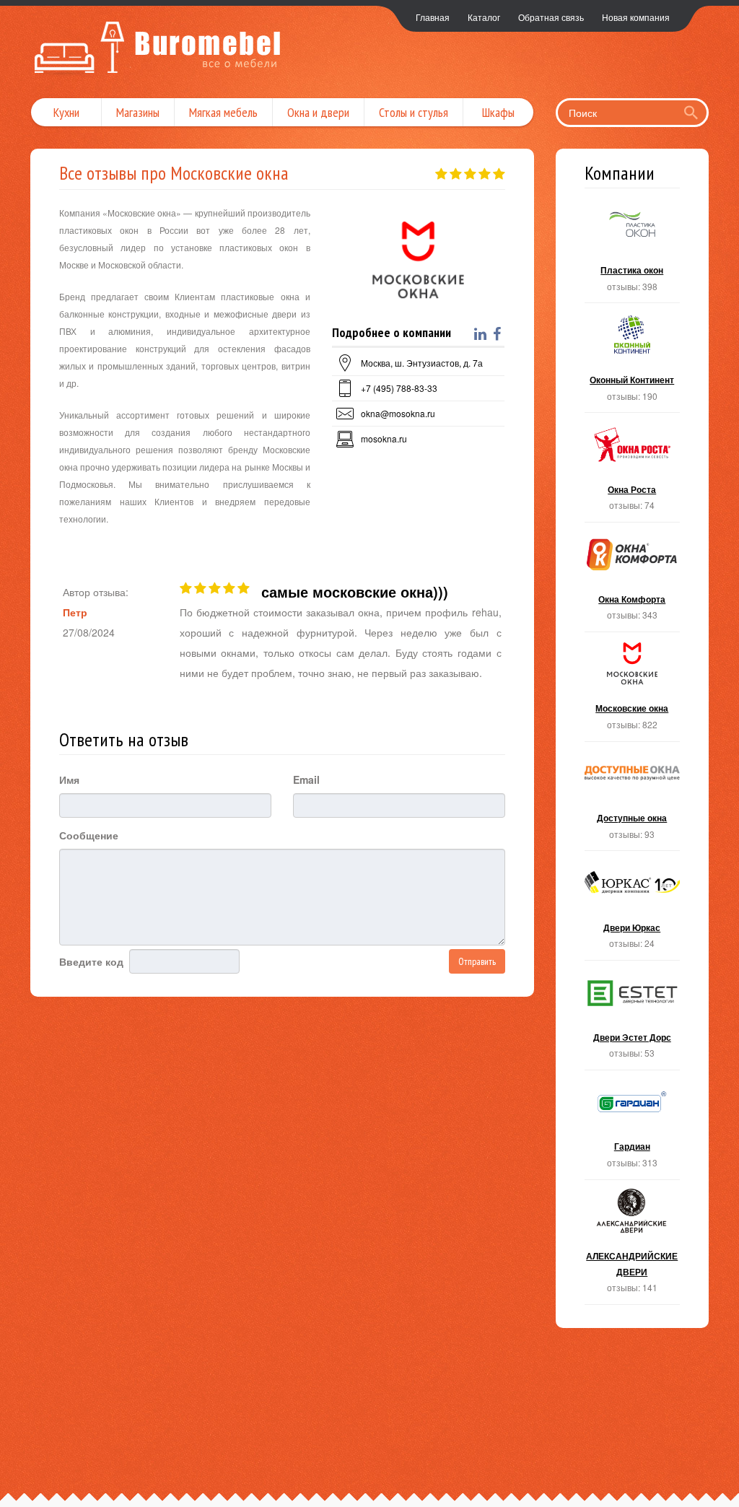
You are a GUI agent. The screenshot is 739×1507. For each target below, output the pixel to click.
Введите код (91, 961)
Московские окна (633, 691)
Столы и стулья (413, 112)
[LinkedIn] (482, 334)
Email (306, 779)
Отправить (477, 961)
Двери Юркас (633, 910)
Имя (69, 779)
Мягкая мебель (223, 112)
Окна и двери (318, 112)
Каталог (484, 17)
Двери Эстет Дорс (633, 1019)
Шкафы (498, 112)
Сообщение (88, 835)
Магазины (137, 112)
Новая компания (636, 17)
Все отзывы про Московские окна (174, 173)
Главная (433, 17)
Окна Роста (633, 471)
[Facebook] (498, 334)
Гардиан (633, 1129)
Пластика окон (633, 253)
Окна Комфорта (633, 581)
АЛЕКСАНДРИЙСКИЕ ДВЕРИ (633, 1246)
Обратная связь (551, 17)
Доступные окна (633, 801)
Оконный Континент (633, 362)
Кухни (66, 112)
